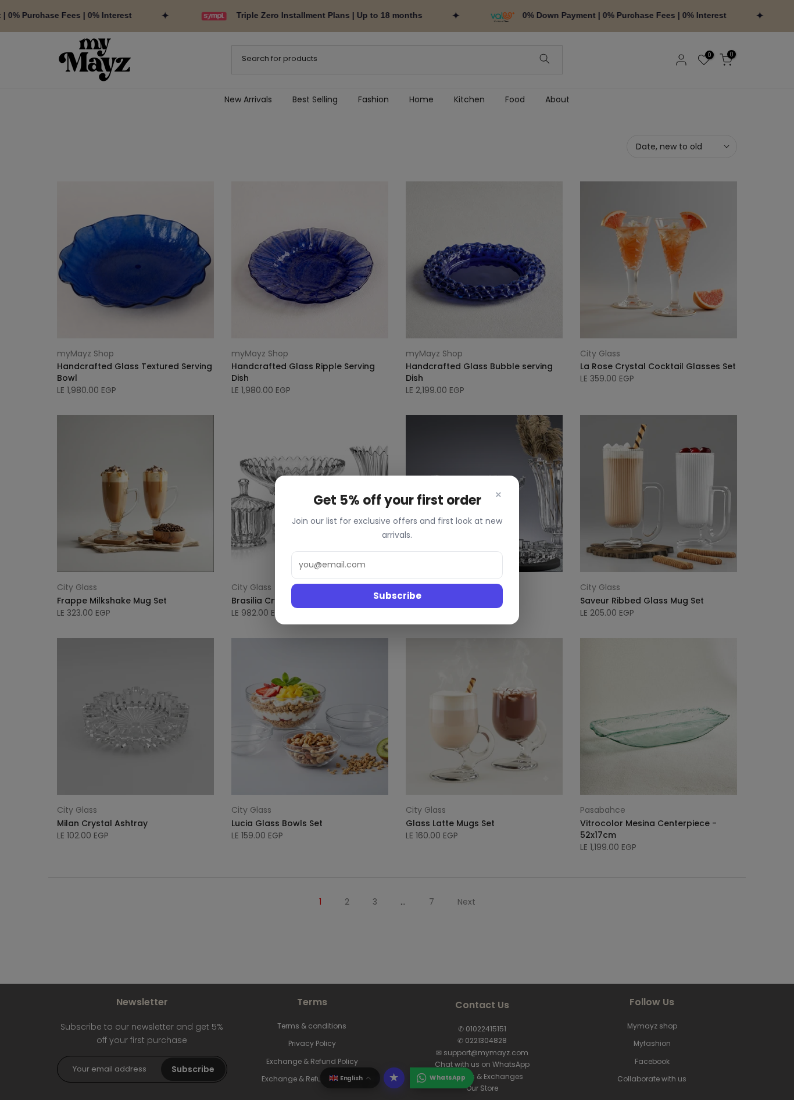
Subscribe (397, 596)
